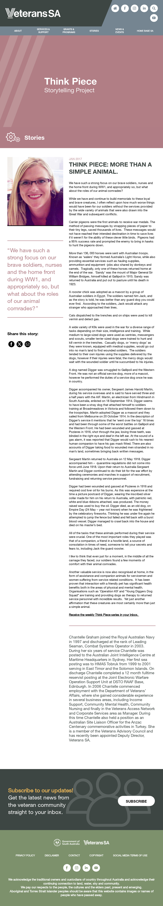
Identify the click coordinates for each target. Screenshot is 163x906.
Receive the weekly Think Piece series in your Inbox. (104, 614)
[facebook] (125, 8)
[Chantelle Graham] (35, 191)
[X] (20, 344)
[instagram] (135, 8)
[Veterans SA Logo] (33, 9)
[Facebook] (11, 344)
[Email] (28, 344)
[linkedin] (144, 8)
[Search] (154, 8)
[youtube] (154, 18)
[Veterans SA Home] (115, 8)
